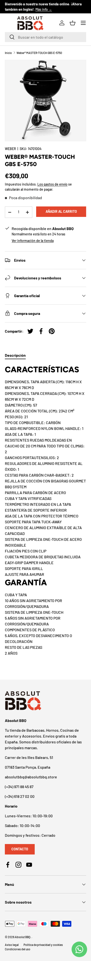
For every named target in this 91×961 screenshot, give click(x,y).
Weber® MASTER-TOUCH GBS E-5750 (39, 52)
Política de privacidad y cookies (43, 944)
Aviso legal (12, 944)
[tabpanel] (45, 510)
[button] (72, 23)
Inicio (8, 52)
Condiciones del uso (17, 949)
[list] (45, 100)
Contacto (19, 849)
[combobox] (45, 37)
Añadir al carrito (61, 211)
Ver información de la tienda (33, 241)
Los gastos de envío (52, 184)
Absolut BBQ (22, 937)
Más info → (43, 9)
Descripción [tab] (15, 355)
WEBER (10, 149)
